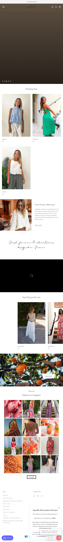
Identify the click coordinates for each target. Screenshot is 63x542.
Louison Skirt (21, 346)
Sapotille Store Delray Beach (11, 518)
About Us (5, 495)
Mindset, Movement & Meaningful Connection (13, 521)
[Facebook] (34, 496)
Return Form (6, 504)
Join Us (5, 515)
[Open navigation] (3, 7)
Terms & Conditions (9, 512)
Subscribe (48, 376)
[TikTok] (41, 496)
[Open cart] (60, 7)
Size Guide (6, 506)
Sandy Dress (51, 346)
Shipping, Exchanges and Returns (13, 501)
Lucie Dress (35, 139)
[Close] (59, 507)
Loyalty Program (8, 498)
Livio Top (4, 192)
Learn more (38, 225)
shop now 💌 (31, 46)
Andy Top (4, 139)
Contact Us (6, 509)
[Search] (56, 7)
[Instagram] (38, 496)
